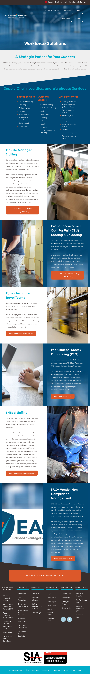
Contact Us (46, 670)
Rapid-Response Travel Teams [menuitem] (8, 615)
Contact (78, 18)
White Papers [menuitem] (52, 602)
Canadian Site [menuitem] (66, 608)
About (79, 10)
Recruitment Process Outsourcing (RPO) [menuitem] (7, 624)
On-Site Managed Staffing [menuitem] (6, 598)
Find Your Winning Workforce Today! (45, 575)
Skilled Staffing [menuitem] (8, 632)
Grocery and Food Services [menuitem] (23, 605)
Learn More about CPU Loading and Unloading (67, 275)
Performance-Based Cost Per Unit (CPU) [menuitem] (8, 606)
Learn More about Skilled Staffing (21, 473)
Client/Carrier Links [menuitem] (75, 2)
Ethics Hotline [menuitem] (66, 598)
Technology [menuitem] (36, 612)
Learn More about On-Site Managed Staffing (22, 210)
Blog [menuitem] (48, 594)
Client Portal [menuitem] (51, 606)
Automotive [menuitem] (22, 594)
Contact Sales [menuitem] (66, 594)
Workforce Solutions (52, 10)
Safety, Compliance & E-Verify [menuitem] (37, 606)
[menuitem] (49, 2)
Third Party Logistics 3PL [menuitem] (22, 626)
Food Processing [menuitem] (22, 599)
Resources (66, 18)
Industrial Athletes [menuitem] (35, 599)
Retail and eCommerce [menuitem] (22, 620)
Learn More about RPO (62, 396)
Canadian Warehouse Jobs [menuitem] (80, 608)
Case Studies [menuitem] (51, 598)
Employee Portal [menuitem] (61, 2)
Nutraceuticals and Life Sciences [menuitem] (23, 612)
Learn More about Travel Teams (21, 333)
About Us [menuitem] (35, 594)
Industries (67, 10)
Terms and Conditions (60, 670)
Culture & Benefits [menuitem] (79, 595)
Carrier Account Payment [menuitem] (50, 612)
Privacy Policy (76, 670)
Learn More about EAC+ (63, 559)
